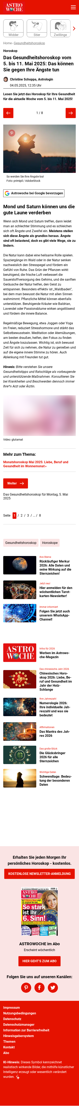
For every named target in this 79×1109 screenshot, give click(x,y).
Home (7, 43)
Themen (9, 1041)
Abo (6, 1053)
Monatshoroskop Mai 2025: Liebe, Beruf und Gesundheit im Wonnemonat (35, 464)
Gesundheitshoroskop (29, 43)
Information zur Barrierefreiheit (26, 1030)
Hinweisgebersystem (18, 1036)
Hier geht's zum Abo (39, 961)
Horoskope (50, 543)
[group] (38, 28)
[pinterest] (26, 988)
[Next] (72, 28)
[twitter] (53, 988)
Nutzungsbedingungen (19, 1013)
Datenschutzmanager (18, 1025)
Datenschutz (12, 1019)
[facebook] (39, 988)
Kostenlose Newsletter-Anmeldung (39, 874)
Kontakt (9, 1047)
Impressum (11, 1008)
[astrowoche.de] (14, 7)
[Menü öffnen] (73, 7)
